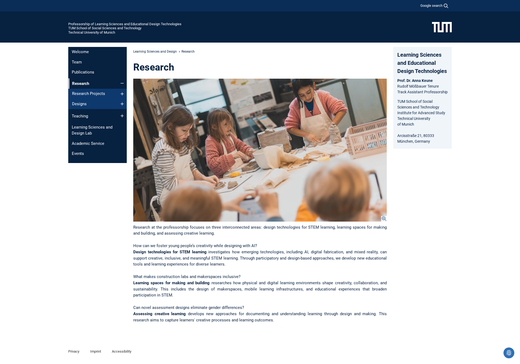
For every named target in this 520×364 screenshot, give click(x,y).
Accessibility (121, 351)
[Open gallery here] (260, 150)
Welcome (80, 51)
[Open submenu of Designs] (122, 104)
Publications (83, 72)
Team (77, 62)
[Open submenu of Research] (122, 83)
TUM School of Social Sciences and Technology (104, 28)
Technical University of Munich (91, 32)
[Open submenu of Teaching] (122, 116)
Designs (79, 103)
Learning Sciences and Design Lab (92, 130)
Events (78, 153)
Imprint (95, 351)
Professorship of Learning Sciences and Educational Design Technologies (124, 24)
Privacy (73, 351)
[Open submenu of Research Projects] (122, 94)
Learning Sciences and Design (155, 51)
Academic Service (88, 143)
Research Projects (88, 93)
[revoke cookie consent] (508, 352)
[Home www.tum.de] (442, 26)
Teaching (80, 116)
